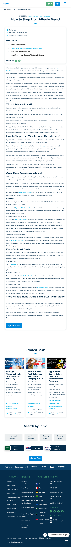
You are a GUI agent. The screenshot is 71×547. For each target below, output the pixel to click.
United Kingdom (44, 519)
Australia (42, 484)
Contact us (10, 481)
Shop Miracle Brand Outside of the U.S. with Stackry (28, 55)
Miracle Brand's (22, 146)
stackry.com (43, 146)
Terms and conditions (14, 517)
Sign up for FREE (14, 325)
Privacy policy (11, 508)
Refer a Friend (11, 504)
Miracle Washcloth (42, 287)
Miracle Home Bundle (24, 192)
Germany (42, 492)
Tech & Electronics (55, 400)
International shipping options (28, 515)
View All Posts (35, 458)
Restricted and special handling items (28, 502)
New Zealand (43, 504)
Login (57, 3)
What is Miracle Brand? (18, 44)
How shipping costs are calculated (27, 508)
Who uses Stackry (12, 489)
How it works (11, 493)
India (40, 496)
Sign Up (49, 3)
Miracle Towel (13, 264)
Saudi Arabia (43, 508)
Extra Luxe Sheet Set (21, 219)
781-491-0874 (54, 488)
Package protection (27, 492)
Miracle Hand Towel (26, 276)
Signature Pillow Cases (17, 240)
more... (42, 523)
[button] (65, 3)
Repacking (24, 488)
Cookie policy (11, 512)
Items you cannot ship (28, 496)
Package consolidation (25, 482)
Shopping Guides (11, 409)
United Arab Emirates (42, 514)
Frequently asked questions (26, 526)
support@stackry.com (56, 492)
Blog (9, 9)
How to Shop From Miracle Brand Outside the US (26, 48)
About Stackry (11, 485)
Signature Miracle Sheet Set (23, 208)
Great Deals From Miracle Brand (21, 51)
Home (4, 9)
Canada (41, 488)
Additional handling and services (13, 499)
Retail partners (25, 521)
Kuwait (41, 500)
